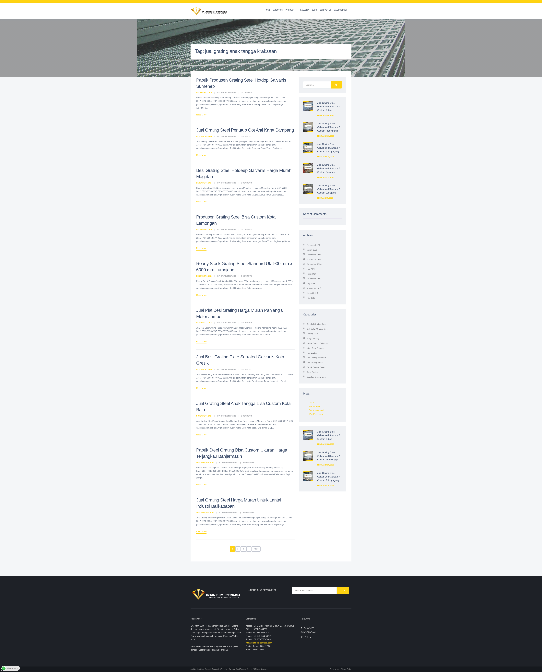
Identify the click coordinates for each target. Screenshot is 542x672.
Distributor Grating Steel (317, 329)
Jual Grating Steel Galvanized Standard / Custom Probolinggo (328, 127)
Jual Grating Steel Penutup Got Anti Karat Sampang (245, 130)
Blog (314, 10)
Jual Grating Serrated (316, 358)
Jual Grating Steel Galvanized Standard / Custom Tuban (328, 106)
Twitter (307, 637)
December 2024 (314, 254)
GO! (343, 590)
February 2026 (313, 245)
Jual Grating (312, 353)
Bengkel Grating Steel (316, 324)
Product (290, 10)
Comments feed (316, 410)
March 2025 (312, 250)
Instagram (309, 632)
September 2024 (314, 264)
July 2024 (311, 269)
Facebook (308, 628)
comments (247, 93)
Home (267, 10)
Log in (311, 402)
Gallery (304, 10)
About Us (278, 10)
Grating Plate (312, 334)
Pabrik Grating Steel (315, 367)
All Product (340, 10)
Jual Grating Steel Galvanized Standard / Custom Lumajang (328, 189)
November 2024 (314, 259)
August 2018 (312, 293)
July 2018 (311, 298)
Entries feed (314, 406)
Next (256, 549)
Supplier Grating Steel (316, 377)
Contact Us (325, 10)
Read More (201, 114)
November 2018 (314, 288)
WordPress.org (316, 414)
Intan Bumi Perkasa (315, 348)
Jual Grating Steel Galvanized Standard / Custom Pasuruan (328, 168)
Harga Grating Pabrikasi (317, 343)
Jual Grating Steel (315, 362)
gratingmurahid (228, 93)
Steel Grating (312, 372)
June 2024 (311, 274)
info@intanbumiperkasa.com (259, 643)
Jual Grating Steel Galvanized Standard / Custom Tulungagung (328, 148)
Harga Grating (313, 338)
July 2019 (311, 283)
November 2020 (314, 278)
